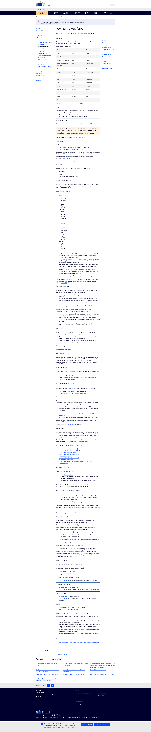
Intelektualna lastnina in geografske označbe (107, 54)
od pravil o (94, 435)
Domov (50, 12)
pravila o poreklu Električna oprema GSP (68, 450)
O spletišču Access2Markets (103, 693)
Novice (39, 654)
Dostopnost (94, 717)
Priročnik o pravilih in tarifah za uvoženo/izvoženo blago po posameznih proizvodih (79, 642)
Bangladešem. (84, 441)
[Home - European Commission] (44, 712)
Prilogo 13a (70, 388)
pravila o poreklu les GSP (65, 463)
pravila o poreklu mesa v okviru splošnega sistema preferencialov (75, 461)
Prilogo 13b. (64, 282)
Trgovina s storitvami (107, 56)
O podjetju (110, 13)
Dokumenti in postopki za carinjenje (108, 50)
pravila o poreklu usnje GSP (65, 459)
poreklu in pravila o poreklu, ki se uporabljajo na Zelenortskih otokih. (73, 437)
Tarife (103, 42)
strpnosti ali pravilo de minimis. (75, 161)
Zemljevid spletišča (101, 695)
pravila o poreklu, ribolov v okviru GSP (68, 454)
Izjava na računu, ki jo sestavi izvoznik (68, 539)
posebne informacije (64, 571)
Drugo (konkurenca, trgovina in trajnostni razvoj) (107, 65)
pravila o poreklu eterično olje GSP (67, 452)
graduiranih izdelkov (69, 424)
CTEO (105, 12)
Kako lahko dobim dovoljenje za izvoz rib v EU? (47, 674)
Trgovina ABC (56, 13)
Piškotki (64, 717)
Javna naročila (105, 59)
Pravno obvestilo (86, 717)
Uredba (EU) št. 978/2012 (65, 644)
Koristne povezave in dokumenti (107, 69)
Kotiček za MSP (87, 13)
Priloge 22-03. (64, 158)
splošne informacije (63, 589)
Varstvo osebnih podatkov (74, 717)
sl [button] (83, 4)
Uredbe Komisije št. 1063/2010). (80, 334)
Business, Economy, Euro (82, 704)
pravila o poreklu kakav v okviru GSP (68, 449)
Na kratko (104, 40)
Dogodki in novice (96, 13)
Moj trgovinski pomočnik (42, 13)
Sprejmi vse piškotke (87, 724)
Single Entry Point (77, 13)
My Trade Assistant (68, 475)
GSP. (90, 123)
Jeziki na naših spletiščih (55, 717)
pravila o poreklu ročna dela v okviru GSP (69, 457)
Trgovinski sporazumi (65, 13)
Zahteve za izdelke (106, 47)
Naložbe (104, 61)
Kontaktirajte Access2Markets (83, 693)
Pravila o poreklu (106, 45)
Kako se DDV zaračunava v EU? (98, 669)
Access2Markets (40, 690)
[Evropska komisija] (45, 3)
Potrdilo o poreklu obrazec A (66, 532)
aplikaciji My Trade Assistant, (74, 132)
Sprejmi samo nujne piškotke (102, 724)
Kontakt (68, 715)
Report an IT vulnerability (42, 717)
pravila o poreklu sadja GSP (65, 456)
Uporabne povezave (62, 654)
